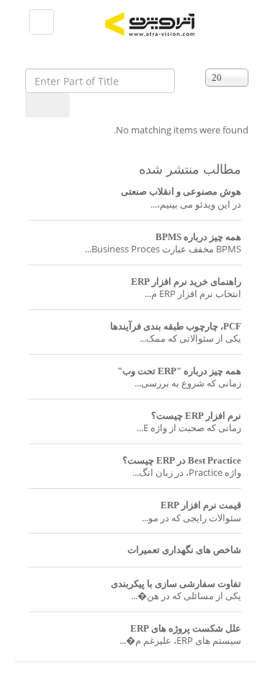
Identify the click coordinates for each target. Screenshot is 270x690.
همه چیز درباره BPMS (198, 236)
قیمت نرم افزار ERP (201, 505)
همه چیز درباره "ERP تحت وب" (179, 371)
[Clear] (60, 105)
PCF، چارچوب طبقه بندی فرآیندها (175, 326)
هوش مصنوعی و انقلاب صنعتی (181, 191)
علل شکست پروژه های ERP (185, 628)
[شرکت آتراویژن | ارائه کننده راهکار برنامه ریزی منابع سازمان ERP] (176, 24)
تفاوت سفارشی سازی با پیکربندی (176, 583)
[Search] (38, 105)
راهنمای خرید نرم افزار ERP (186, 281)
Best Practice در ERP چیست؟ (181, 460)
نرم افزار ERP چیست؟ (196, 415)
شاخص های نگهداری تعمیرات (184, 549)
